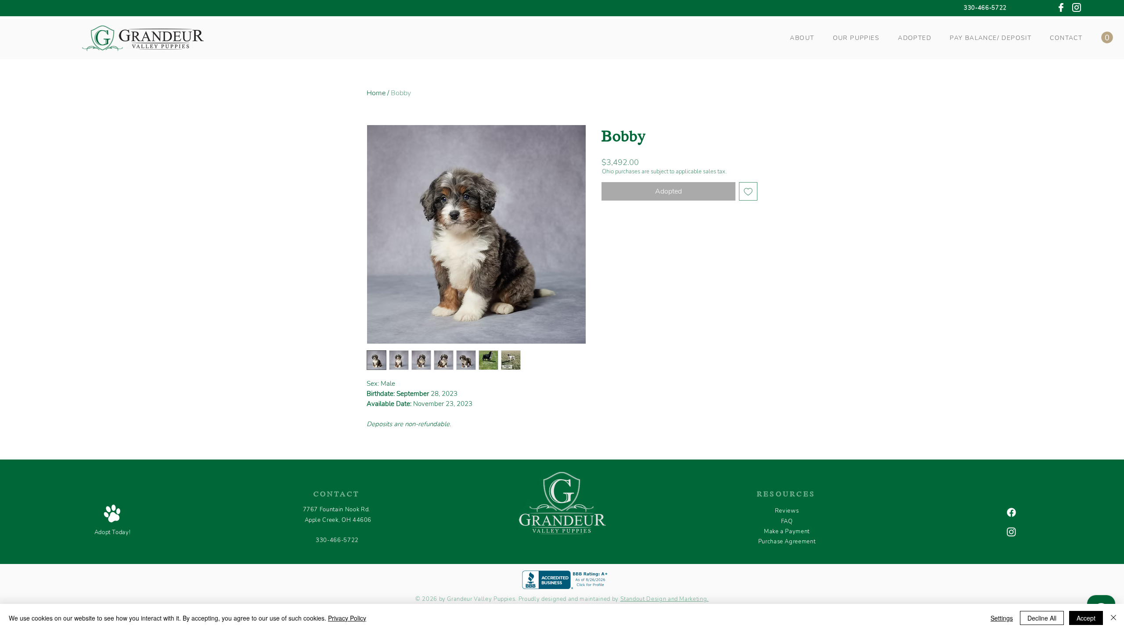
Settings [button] (1002, 618)
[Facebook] (1011, 512)
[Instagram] (1011, 532)
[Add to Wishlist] (748, 191)
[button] (802, 38)
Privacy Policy (347, 618)
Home (376, 93)
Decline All (1041, 618)
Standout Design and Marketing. (664, 599)
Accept (1086, 618)
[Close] (1113, 618)
